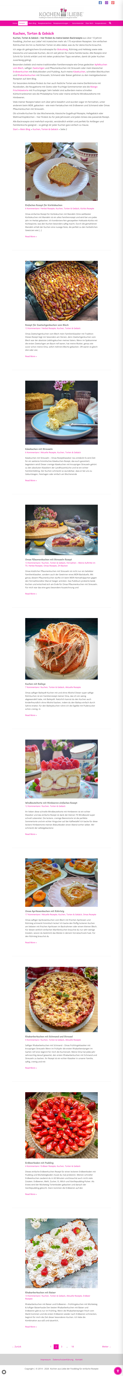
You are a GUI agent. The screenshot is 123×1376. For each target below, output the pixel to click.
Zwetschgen (39, 68)
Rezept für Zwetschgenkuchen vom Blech (47, 325)
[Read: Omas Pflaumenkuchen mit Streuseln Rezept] (61, 529)
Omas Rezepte (50, 565)
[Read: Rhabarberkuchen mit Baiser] (61, 1253)
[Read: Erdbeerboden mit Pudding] (61, 1125)
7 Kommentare (32, 687)
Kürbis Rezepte (87, 208)
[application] (26, 23)
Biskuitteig (62, 49)
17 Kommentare (32, 914)
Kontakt (79, 1359)
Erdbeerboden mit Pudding (39, 1162)
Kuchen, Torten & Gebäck (67, 208)
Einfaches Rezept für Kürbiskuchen (43, 205)
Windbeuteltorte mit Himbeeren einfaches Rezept (51, 802)
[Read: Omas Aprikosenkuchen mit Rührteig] (61, 882)
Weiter (106, 1346)
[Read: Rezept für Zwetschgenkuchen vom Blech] (61, 290)
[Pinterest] (113, 2)
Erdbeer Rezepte (48, 1166)
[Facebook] (100, 2)
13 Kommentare (32, 328)
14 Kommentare (32, 1295)
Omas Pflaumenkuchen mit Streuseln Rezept (48, 559)
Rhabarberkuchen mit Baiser (40, 1292)
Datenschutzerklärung (63, 1359)
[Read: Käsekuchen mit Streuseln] (61, 412)
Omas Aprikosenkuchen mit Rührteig (44, 911)
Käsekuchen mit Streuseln (39, 449)
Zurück (16, 1346)
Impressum (46, 1359)
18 (72, 1346)
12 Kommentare (32, 806)
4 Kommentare (32, 1039)
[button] (110, 23)
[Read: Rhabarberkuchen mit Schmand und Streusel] (61, 999)
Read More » (31, 236)
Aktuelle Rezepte (48, 452)
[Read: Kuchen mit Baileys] (61, 648)
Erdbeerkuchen (20, 71)
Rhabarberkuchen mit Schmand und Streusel (49, 1036)
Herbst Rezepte (48, 208)
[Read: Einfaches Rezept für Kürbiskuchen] (61, 171)
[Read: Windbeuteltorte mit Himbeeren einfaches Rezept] (61, 768)
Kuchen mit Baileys (35, 683)
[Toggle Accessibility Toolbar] (118, 1371)
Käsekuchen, (79, 71)
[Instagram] (106, 2)
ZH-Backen (63, 565)
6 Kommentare (32, 208)
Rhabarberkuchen (27, 75)
